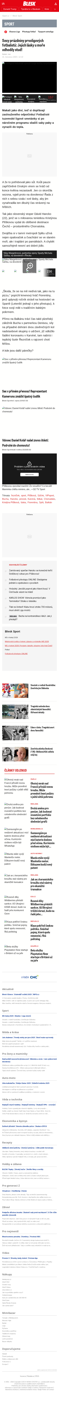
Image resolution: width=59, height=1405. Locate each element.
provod (22, 499)
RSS (37, 1376)
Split (41, 502)
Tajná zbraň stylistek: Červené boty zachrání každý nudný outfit (23, 1070)
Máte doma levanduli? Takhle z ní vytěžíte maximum (19, 1041)
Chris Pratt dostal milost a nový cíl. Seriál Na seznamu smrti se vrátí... (25, 1113)
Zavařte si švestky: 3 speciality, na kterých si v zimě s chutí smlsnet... (25, 1154)
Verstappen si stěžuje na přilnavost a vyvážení (17, 1089)
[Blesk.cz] (29, 3)
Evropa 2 (5, 1364)
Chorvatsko (49, 499)
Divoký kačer (20, 1169)
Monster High (6, 1320)
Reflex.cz (35, 921)
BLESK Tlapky (8, 1169)
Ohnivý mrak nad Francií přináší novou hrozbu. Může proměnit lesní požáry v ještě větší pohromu (42, 790)
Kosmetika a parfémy (9, 1331)
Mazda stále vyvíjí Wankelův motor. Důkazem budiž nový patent (41, 863)
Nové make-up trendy (44, 1038)
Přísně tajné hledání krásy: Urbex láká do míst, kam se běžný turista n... (26, 1178)
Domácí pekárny (28, 1148)
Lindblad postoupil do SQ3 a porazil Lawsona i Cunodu (20, 1087)
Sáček (41, 495)
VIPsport (49, 495)
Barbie (4, 1323)
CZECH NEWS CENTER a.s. (31, 1382)
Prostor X (6, 1258)
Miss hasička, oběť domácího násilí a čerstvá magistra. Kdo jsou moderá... (27, 1003)
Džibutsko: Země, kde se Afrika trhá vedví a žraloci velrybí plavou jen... (26, 1175)
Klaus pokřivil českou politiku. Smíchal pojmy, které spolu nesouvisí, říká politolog (42, 932)
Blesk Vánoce (7, 994)
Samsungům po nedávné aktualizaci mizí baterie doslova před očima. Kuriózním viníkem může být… (42, 839)
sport (23, 495)
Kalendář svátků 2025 (23, 994)
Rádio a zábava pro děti (10, 1359)
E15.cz (33, 896)
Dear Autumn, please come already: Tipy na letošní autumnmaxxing (24, 1194)
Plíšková (32, 495)
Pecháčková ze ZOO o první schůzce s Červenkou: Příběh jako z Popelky (27, 1262)
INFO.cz (36, 994)
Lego (3, 1326)
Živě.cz (33, 779)
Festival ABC (35, 1237)
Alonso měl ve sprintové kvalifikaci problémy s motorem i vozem (23, 1092)
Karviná (31, 499)
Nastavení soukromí (46, 1387)
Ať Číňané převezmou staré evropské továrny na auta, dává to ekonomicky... (28, 1132)
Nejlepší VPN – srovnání (45, 1105)
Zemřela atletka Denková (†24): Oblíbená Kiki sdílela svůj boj (42, 751)
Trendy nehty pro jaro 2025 (24, 1038)
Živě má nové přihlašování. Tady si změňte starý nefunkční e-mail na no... (26, 1245)
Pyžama (5, 1328)
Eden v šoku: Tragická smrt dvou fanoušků (42, 729)
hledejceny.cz (6, 1279)
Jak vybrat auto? (7, 1305)
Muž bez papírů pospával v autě (13, 1044)
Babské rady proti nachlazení (35, 1212)
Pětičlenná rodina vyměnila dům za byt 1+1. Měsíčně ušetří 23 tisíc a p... (26, 1065)
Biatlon (18, 1016)
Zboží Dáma (6, 1287)
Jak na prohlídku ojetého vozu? (12, 1292)
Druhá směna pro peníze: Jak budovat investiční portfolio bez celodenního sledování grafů (41, 815)
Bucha (5, 499)
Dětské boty (6, 1336)
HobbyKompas (7, 1295)
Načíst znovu (30, 474)
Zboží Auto (5, 1300)
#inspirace (6, 1191)
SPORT (9, 24)
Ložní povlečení (7, 1339)
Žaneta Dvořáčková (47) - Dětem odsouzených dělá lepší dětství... (24, 1068)
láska (23, 502)
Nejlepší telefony (29, 1105)
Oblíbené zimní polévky (11, 1148)
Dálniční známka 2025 (40, 1083)
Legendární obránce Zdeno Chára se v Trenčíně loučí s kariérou (23, 1267)
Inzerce (23, 1376)
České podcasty (7, 1356)
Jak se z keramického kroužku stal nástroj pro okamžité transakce (42, 884)
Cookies (35, 1387)
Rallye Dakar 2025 (23, 1083)
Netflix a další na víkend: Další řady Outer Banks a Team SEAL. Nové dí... (26, 1111)
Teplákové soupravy (9, 1333)
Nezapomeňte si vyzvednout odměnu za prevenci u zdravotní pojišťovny (26, 1224)
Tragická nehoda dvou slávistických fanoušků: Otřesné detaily (41, 709)
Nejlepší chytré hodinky (11, 1105)
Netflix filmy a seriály (34, 1169)
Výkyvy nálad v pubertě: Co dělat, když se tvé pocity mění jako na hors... (26, 1243)
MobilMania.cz (37, 829)
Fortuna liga (33, 1258)
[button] (3, 3)
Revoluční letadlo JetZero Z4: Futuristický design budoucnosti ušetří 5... (26, 1240)
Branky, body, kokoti (19, 1258)
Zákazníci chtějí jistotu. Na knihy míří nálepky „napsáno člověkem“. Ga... (26, 1130)
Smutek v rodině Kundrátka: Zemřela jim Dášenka (43, 686)
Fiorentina (32, 502)
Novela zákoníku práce (25, 1126)
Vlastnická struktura (11, 1389)
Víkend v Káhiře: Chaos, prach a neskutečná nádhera (20, 1173)
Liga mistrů (26, 1016)
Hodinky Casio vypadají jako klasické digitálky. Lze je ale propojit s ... (25, 1108)
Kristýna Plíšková (10, 502)
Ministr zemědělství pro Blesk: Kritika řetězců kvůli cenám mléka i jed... (25, 1264)
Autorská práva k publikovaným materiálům (29, 1384)
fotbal (39, 499)
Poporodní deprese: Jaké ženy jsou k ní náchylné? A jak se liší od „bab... (26, 1219)
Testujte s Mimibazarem (10, 1318)
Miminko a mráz (36, 1059)
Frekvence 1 (6, 1361)
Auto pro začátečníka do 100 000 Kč (14, 1298)
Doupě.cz (34, 946)
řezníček (15, 495)
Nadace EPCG (41, 1126)
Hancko (14, 499)
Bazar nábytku (7, 1341)
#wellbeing (16, 1191)
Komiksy (25, 1237)
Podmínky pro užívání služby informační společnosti (29, 1385)
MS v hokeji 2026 (11, 637)
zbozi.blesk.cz (7, 1290)
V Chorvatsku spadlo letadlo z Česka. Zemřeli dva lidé (20, 998)
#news (24, 1191)
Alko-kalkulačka (8, 1083)
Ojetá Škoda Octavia (9, 1303)
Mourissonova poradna (11, 1237)
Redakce (30, 1376)
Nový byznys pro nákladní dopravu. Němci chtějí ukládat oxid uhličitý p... (26, 1135)
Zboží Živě (5, 1282)
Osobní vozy (6, 1284)
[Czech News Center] (34, 976)
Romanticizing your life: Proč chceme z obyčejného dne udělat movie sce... (27, 1197)
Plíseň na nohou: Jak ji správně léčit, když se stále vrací (21, 1221)
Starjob (4, 1354)
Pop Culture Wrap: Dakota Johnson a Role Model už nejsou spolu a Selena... (27, 1200)
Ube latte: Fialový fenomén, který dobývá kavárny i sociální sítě (23, 1151)
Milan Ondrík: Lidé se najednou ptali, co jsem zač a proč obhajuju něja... (26, 1001)
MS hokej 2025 (8, 1016)
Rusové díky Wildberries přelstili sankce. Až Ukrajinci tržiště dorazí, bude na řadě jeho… (42, 907)
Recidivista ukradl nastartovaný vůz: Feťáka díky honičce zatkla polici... (26, 1046)
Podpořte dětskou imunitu (12, 1212)
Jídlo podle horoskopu (44, 1148)
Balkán (48, 502)
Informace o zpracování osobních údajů (18, 1387)
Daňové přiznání (8, 1126)
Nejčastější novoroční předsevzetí (15, 1059)
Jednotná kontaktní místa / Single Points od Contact (37, 1389)
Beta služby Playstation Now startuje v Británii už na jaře (41, 955)
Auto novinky (36, 853)
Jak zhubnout (7, 1038)
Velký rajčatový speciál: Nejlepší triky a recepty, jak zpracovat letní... (25, 1157)
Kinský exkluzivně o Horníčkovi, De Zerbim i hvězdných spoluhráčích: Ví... (27, 1025)
